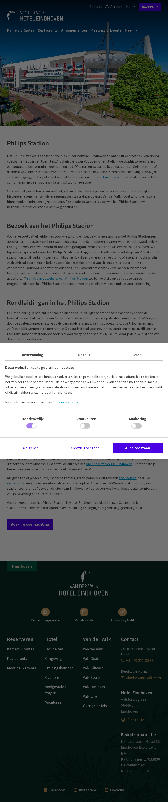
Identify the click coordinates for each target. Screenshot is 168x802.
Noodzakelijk (33, 418)
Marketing (137, 418)
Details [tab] (84, 354)
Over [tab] (137, 354)
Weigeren (30, 447)
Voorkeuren (86, 418)
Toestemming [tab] (31, 354)
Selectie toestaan (84, 447)
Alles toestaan (137, 447)
